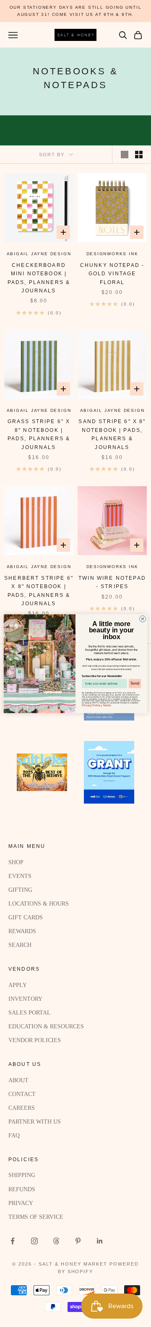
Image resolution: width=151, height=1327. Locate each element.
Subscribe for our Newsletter (102, 675)
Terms (107, 704)
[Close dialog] (142, 618)
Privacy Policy (91, 704)
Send (134, 683)
